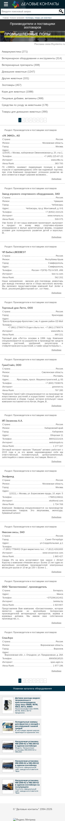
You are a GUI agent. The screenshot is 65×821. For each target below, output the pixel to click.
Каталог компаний (17, 18)
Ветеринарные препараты (17, 64)
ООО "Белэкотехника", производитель (24, 587)
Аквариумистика (11, 51)
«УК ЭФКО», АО (11, 135)
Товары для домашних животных (21, 111)
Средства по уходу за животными (21, 105)
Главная (6, 18)
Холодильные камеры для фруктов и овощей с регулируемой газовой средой (27, 725)
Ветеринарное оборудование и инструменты (28, 58)
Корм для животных (13, 91)
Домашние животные (14, 71)
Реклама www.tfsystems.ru (49, 44)
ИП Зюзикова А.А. (12, 420)
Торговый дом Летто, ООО (17, 308)
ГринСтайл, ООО (11, 365)
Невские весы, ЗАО (13, 532)
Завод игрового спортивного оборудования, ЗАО (31, 194)
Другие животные (12, 78)
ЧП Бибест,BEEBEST (14, 252)
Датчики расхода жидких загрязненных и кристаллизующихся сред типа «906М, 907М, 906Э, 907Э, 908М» (27, 702)
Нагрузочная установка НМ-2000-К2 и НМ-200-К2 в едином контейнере (27, 743)
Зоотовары (8, 84)
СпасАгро (7, 638)
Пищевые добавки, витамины (19, 98)
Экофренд (8, 476)
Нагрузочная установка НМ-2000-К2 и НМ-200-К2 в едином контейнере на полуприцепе (27, 783)
